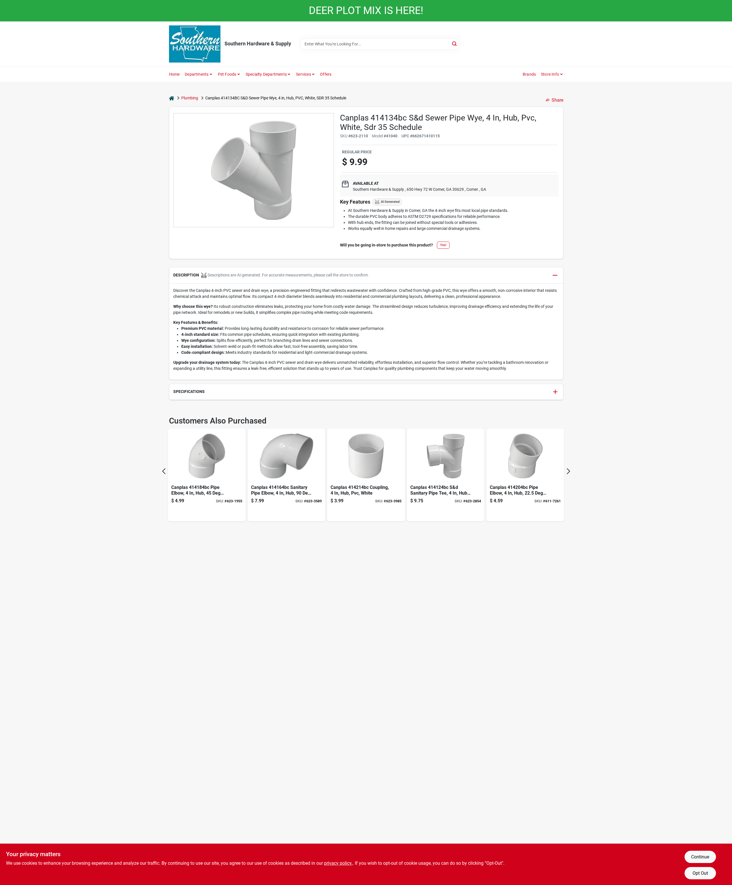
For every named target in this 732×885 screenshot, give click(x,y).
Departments (196, 74)
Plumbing (189, 98)
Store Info (550, 74)
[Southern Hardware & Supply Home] (194, 44)
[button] (366, 275)
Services (303, 74)
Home (174, 74)
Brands (529, 74)
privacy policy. (338, 863)
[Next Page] (568, 471)
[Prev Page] (164, 471)
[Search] (455, 43)
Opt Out (700, 873)
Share (557, 100)
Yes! (443, 245)
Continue (700, 857)
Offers (325, 74)
